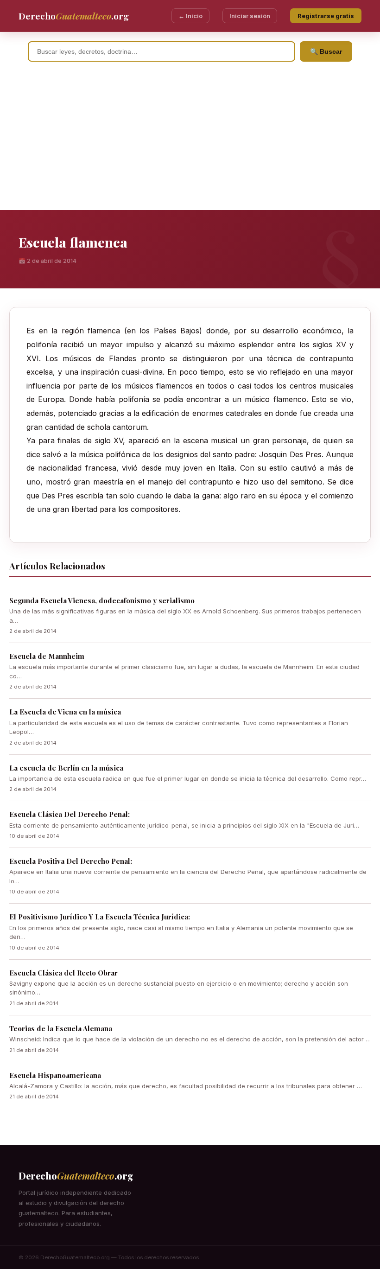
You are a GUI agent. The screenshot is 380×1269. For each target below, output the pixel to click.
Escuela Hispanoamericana (55, 1075)
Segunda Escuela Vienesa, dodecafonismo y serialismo (102, 600)
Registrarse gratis (326, 15)
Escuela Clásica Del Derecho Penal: (69, 814)
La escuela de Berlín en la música (66, 767)
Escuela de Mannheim (46, 656)
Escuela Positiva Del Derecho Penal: (70, 861)
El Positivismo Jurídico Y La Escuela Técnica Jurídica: (99, 916)
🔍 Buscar (326, 51)
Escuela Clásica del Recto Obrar (63, 972)
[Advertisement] (190, 140)
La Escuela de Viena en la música (65, 711)
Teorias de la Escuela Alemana (60, 1028)
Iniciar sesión (249, 15)
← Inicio (190, 15)
